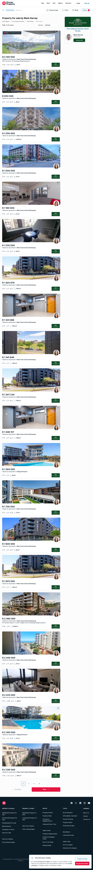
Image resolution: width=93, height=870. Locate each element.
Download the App (68, 825)
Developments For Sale (9, 823)
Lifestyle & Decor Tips (49, 824)
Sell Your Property (7, 839)
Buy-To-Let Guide (48, 842)
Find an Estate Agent (8, 842)
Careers (85, 816)
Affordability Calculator (70, 816)
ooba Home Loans (68, 835)
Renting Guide (47, 845)
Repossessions (6, 826)
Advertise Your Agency (70, 848)
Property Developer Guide (49, 838)
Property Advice (48, 812)
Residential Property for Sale (9, 813)
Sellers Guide (46, 830)
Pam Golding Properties (18, 21)
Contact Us (86, 819)
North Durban (30, 21)
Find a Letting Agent (28, 829)
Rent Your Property (28, 826)
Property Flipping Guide (50, 834)
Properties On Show (8, 829)
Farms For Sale (6, 833)
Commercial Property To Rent (29, 818)
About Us (86, 813)
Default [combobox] (47, 25)
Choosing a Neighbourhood (47, 820)
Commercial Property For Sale (9, 818)
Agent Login (66, 841)
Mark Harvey (39, 21)
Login (78, 3)
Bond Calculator (68, 812)
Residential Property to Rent (29, 813)
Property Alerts (67, 822)
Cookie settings (82, 859)
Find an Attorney (68, 819)
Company (86, 808)
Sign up (86, 3)
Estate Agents (5, 21)
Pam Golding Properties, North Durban (78, 30)
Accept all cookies (82, 863)
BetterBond (66, 832)
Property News (47, 816)
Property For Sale (8, 808)
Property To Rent (28, 808)
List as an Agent (68, 844)
